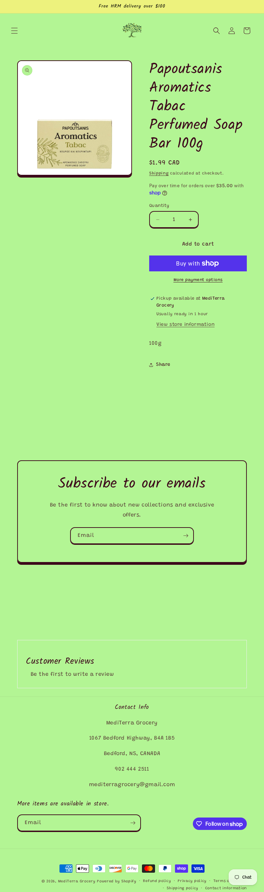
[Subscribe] (185, 535)
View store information (185, 324)
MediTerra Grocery (77, 881)
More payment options (198, 280)
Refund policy (157, 881)
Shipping (159, 173)
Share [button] (163, 364)
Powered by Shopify (116, 881)
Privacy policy (192, 881)
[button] (14, 30)
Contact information (226, 888)
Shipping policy (182, 888)
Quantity (159, 205)
